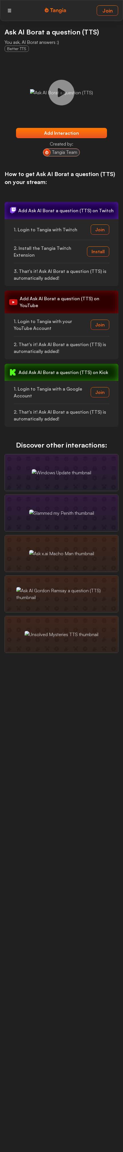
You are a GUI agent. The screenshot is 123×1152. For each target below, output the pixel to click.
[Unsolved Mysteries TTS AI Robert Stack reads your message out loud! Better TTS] (61, 634)
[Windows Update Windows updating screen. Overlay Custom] (61, 472)
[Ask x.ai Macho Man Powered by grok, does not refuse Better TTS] (61, 553)
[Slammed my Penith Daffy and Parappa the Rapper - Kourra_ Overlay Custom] (61, 513)
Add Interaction (61, 133)
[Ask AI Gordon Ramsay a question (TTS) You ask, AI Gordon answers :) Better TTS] (61, 593)
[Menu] (9, 10)
